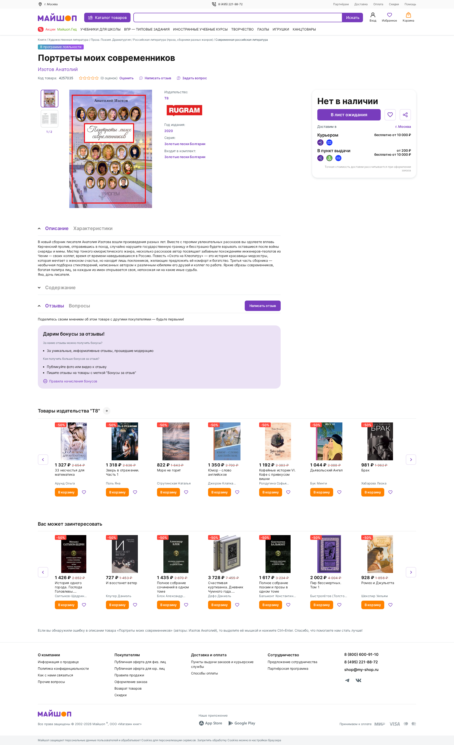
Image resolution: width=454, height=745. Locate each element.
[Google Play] (241, 723)
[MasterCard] (405, 724)
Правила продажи (129, 675)
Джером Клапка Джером (220, 483)
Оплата (378, 4)
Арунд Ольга (65, 483)
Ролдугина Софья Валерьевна (272, 483)
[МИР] (380, 724)
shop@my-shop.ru (361, 669)
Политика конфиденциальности (63, 668)
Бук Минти (318, 483)
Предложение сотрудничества (292, 662)
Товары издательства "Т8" (69, 411)
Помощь (410, 4)
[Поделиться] (405, 114)
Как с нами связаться (55, 675)
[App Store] (210, 723)
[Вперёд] (411, 459)
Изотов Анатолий (58, 69)
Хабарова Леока (373, 483)
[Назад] (43, 459)
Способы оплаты (204, 673)
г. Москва (403, 126)
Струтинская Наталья (174, 483)
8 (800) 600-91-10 (361, 654)
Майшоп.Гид (67, 29)
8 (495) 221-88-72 (230, 4)
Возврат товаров (128, 688)
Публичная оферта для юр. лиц (139, 668)
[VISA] (394, 724)
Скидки (394, 4)
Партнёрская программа (288, 668)
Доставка (361, 4)
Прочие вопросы (51, 682)
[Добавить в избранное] (390, 114)
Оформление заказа (130, 682)
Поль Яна (113, 483)
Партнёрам (341, 4)
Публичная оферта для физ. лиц (140, 662)
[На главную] (57, 17)
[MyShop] (54, 716)
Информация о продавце (58, 662)
